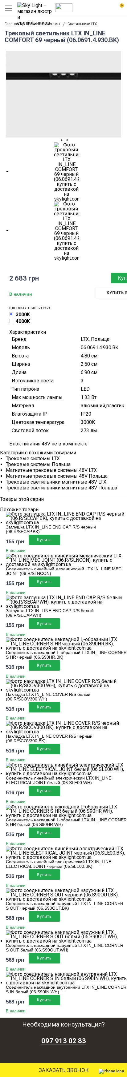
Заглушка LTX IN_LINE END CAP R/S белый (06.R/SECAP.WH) (50, 613)
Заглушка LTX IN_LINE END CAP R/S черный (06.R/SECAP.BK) (51, 529)
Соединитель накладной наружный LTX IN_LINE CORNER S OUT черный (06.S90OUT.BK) (64, 906)
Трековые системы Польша (38, 464)
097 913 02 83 (63, 1041)
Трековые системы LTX (33, 458)
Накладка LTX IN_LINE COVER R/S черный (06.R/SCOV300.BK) (49, 738)
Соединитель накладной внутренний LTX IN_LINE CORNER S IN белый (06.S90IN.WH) (66, 989)
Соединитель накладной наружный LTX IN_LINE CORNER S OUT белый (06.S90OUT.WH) (64, 947)
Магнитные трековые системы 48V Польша (57, 476)
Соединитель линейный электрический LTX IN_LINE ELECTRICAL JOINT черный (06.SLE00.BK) (58, 864)
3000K (23, 314)
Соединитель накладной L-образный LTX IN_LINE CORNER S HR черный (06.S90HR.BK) (66, 655)
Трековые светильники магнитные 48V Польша (61, 488)
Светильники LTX (82, 24)
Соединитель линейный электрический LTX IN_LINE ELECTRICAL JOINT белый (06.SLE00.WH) (58, 780)
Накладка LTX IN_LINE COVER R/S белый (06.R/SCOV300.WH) (48, 696)
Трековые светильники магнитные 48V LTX (56, 482)
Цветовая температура (30, 308)
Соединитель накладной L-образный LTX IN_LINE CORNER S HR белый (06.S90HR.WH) (66, 822)
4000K (23, 321)
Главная (12, 24)
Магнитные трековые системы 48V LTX (51, 470)
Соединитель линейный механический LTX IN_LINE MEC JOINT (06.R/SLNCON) (63, 571)
